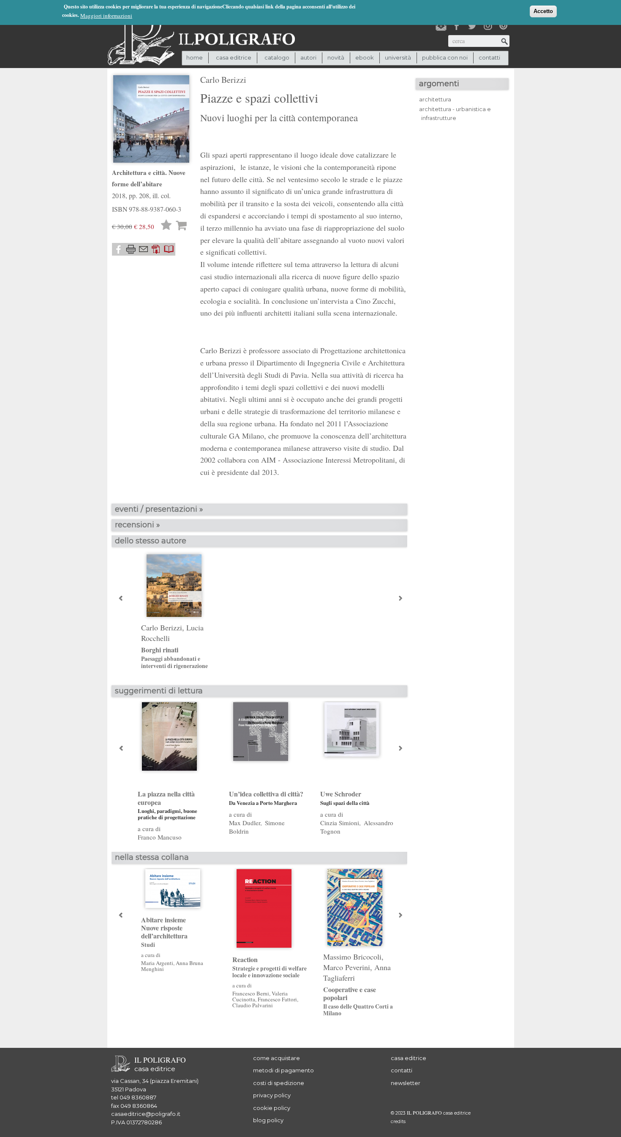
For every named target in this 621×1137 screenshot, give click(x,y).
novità (335, 57)
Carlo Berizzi (223, 79)
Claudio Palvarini (252, 1005)
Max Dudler (244, 822)
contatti (489, 57)
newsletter (405, 1083)
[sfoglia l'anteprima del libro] (169, 249)
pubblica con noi (445, 57)
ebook (364, 57)
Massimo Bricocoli (352, 957)
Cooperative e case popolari (358, 1001)
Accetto (543, 11)
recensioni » (137, 524)
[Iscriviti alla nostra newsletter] (441, 26)
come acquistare (276, 1058)
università (398, 57)
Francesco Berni (250, 993)
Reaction (269, 967)
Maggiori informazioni (106, 15)
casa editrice (408, 1058)
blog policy (268, 1120)
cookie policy (271, 1107)
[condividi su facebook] (118, 249)
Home (194, 57)
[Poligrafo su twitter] (472, 26)
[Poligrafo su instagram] (488, 26)
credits (398, 1121)
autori (308, 57)
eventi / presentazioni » (159, 509)
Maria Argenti (157, 963)
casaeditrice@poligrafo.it (145, 1113)
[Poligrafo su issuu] (503, 26)
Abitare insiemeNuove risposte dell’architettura (164, 932)
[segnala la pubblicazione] (143, 249)
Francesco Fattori (277, 999)
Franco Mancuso (160, 837)
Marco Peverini (346, 967)
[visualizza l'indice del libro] (156, 249)
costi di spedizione (278, 1083)
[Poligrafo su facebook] (456, 26)
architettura (435, 99)
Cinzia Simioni (339, 822)
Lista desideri (166, 226)
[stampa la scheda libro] (131, 249)
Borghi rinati (174, 657)
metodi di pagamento (283, 1070)
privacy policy (272, 1095)
